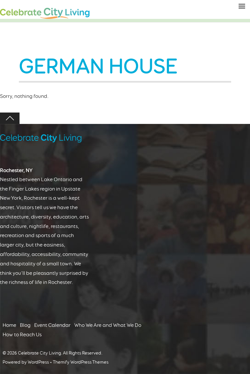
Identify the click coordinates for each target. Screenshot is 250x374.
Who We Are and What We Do (107, 325)
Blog (25, 325)
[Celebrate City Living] (45, 16)
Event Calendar (52, 325)
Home (9, 325)
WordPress (38, 362)
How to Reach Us (22, 334)
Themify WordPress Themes (80, 362)
